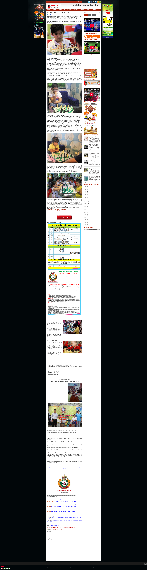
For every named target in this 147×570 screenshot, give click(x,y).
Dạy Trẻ (83, 9)
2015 (86, 222)
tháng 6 (85, 209)
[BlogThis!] (48, 531)
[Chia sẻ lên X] (49, 531)
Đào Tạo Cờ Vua (62, 9)
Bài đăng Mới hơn (49, 534)
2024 (86, 189)
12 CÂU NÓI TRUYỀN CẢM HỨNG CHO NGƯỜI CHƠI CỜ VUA (94, 145)
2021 (86, 194)
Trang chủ (64, 534)
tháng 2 (85, 215)
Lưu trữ (94, 14)
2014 (86, 224)
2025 (86, 188)
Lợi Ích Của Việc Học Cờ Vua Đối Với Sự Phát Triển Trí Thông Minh (94, 169)
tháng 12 (86, 200)
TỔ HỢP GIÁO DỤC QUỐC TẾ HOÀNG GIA (94, 567)
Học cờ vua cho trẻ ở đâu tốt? (54, 210)
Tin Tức (88, 9)
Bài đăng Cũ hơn (80, 534)
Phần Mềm (69, 9)
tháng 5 (85, 211)
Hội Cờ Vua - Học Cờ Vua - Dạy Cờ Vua (58, 567)
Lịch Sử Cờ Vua (76, 9)
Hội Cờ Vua (49, 9)
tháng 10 (86, 203)
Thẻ (90, 14)
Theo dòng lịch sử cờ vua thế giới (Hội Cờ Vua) (94, 154)
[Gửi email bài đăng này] (47, 531)
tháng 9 (85, 204)
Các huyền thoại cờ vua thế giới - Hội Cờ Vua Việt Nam (94, 160)
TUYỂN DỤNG (94, 9)
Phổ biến (85, 14)
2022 (86, 192)
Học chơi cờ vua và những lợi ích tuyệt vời (56, 209)
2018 (86, 199)
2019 (86, 197)
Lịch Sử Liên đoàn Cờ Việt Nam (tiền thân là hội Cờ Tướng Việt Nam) (94, 177)
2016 (86, 221)
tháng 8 (85, 206)
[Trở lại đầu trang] (145, 564)
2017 (86, 219)
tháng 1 (85, 217)
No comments (59, 14)
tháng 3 (85, 214)
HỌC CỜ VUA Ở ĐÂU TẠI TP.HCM (58, 12)
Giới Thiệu (55, 9)
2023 (86, 191)
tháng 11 (86, 201)
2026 (86, 186)
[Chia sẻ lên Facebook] (50, 531)
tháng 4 (85, 212)
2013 (86, 225)
